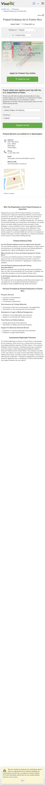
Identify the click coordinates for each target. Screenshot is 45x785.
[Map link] (14, 179)
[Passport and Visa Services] (8, 3)
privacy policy (13, 777)
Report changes (9, 193)
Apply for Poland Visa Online (22, 73)
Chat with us (29, 24)
